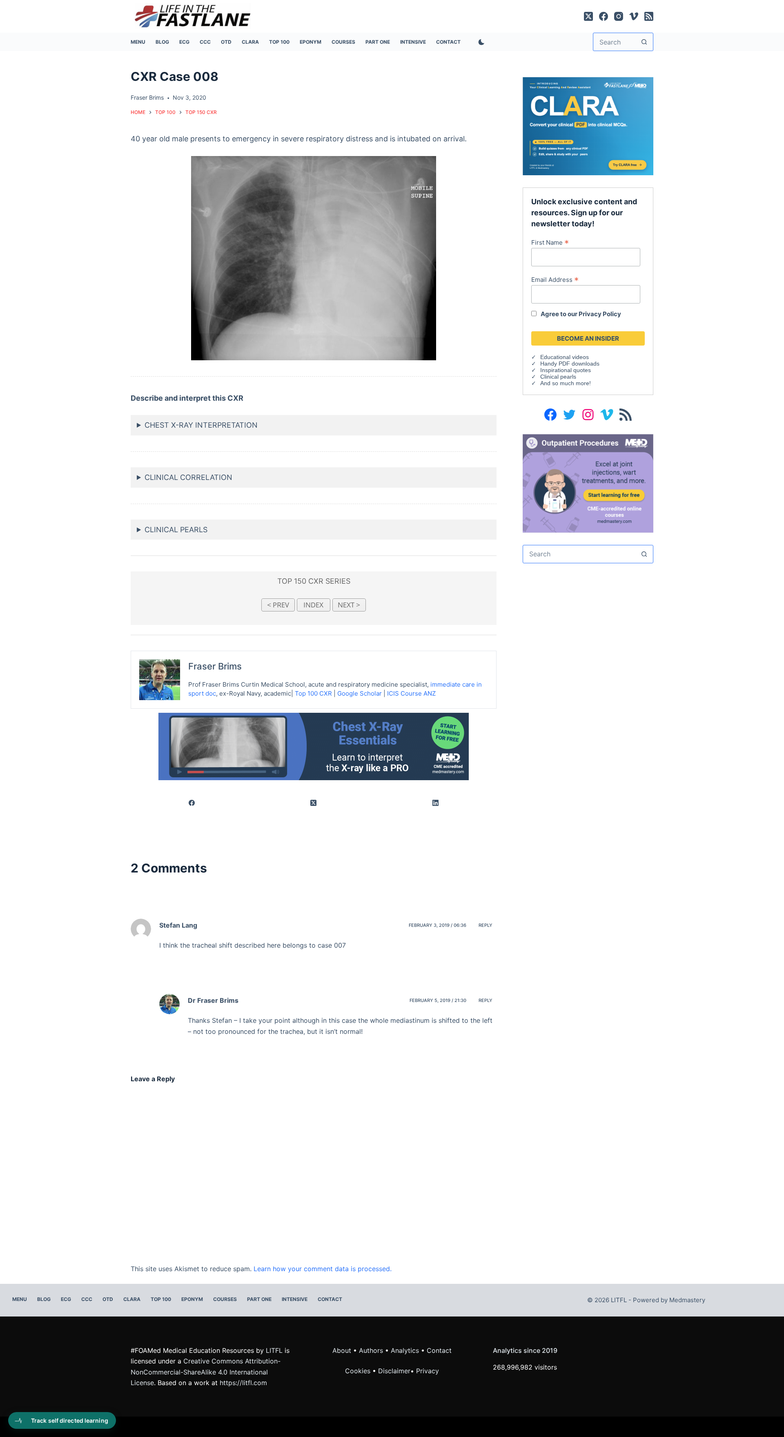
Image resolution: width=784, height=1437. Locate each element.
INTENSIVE (413, 42)
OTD (226, 42)
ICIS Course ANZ (411, 693)
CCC (205, 42)
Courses (343, 42)
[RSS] (648, 16)
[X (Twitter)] (588, 16)
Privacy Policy (600, 314)
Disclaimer (394, 1371)
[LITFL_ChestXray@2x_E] (313, 746)
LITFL (274, 1350)
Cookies (358, 1371)
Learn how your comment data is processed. (323, 1269)
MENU (138, 42)
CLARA (250, 42)
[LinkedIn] (436, 803)
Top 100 (279, 42)
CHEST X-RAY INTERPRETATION (201, 425)
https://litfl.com (243, 1383)
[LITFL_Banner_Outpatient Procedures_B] (588, 483)
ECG (184, 42)
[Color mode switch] (480, 42)
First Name (550, 242)
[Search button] (644, 42)
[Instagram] (618, 16)
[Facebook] (603, 16)
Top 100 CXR (313, 693)
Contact (448, 42)
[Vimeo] (633, 16)
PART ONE (377, 42)
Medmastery (687, 1300)
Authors (371, 1350)
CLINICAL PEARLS (176, 529)
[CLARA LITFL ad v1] (588, 125)
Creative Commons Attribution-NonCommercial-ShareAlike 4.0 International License (206, 1372)
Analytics (405, 1350)
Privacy (427, 1371)
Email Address (555, 279)
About (341, 1350)
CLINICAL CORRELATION (188, 477)
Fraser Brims (215, 666)
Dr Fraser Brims (213, 1000)
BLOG (162, 42)
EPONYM (310, 42)
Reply (485, 925)
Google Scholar (359, 693)
